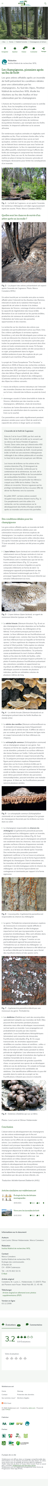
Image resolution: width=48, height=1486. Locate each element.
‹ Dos (3, 42)
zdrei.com (32, 1408)
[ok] (16, 1358)
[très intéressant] (25, 1358)
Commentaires (35, 1325)
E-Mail (4, 1274)
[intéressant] (20, 1358)
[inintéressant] (7, 1358)
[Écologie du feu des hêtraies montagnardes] (7, 1200)
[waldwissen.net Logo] (24, 3)
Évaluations (12, 1325)
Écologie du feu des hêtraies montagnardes (25, 1196)
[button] (45, 3)
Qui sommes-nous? (8, 1398)
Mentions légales (23, 1398)
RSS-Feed (7, 1403)
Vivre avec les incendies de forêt (26, 1210)
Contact (4, 1394)
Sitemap (20, 1391)
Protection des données (25, 1394)
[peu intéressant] (11, 1358)
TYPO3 (7, 1409)
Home (4, 1391)
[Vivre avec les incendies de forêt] (7, 1213)
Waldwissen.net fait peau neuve (24, 1465)
